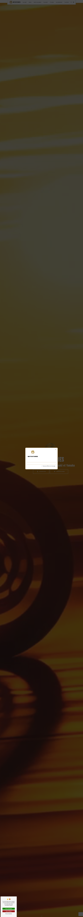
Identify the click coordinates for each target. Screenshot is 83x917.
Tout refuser (9, 911)
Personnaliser (8, 913)
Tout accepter (8, 908)
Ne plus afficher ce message (49, 466)
